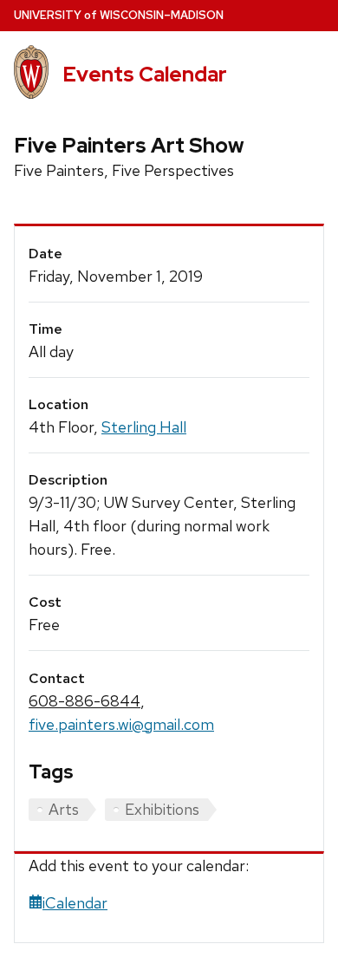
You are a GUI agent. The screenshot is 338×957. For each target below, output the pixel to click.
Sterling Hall (143, 427)
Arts (64, 809)
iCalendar (74, 903)
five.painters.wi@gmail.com (121, 724)
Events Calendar (144, 74)
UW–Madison (119, 15)
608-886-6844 (84, 701)
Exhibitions (162, 809)
